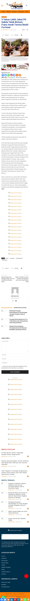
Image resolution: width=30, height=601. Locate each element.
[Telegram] (14, 75)
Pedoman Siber (5, 582)
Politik (3, 565)
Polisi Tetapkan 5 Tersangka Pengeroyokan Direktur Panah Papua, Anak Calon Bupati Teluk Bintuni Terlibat (14, 472)
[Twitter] (5, 75)
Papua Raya (8, 14)
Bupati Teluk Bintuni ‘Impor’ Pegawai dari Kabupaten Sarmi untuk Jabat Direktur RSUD (22, 279)
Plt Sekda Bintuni (19, 258)
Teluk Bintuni (4, 260)
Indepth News (5, 571)
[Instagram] (11, 75)
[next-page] (16, 333)
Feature (3, 574)
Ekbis (3, 569)
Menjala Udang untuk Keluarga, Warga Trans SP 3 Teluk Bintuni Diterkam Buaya (8, 279)
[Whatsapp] (8, 75)
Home (2, 14)
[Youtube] (16, 301)
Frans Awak (12, 258)
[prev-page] (13, 333)
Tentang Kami (5, 587)
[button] (26, 576)
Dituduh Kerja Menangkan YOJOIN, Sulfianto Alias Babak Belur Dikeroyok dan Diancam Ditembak (14, 462)
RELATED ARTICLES (6, 307)
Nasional (3, 558)
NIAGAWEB (23, 596)
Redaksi (3, 584)
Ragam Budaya (5, 567)
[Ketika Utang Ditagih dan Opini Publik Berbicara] (4, 513)
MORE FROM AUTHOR (20, 307)
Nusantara (4, 560)
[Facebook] (3, 75)
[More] (21, 35)
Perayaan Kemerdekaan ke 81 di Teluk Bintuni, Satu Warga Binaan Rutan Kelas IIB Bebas (18, 321)
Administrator (6, 29)
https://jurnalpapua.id (15, 298)
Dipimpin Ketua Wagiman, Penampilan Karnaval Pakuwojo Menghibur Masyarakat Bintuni (18, 327)
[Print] (17, 75)
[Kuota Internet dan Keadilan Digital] (4, 520)
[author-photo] (15, 294)
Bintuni (7, 258)
